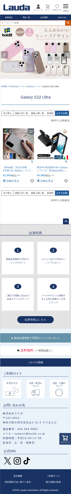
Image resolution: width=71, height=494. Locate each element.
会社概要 (44, 17)
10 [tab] (47, 82)
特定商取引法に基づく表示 (18, 482)
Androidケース (17, 86)
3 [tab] (29, 82)
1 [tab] (24, 82)
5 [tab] (34, 82)
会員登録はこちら (35, 319)
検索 (68, 22)
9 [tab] (45, 82)
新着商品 (8, 17)
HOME (4, 86)
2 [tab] (27, 82)
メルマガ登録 (35, 362)
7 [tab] (39, 82)
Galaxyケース (33, 86)
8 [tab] (42, 82)
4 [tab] (32, 82)
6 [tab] (37, 82)
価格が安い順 (21, 113)
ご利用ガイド (53, 476)
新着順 (50, 113)
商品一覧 (26, 17)
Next (66, 54)
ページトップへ (66, 221)
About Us (62, 17)
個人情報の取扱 (53, 482)
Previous (4, 54)
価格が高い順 (37, 113)
